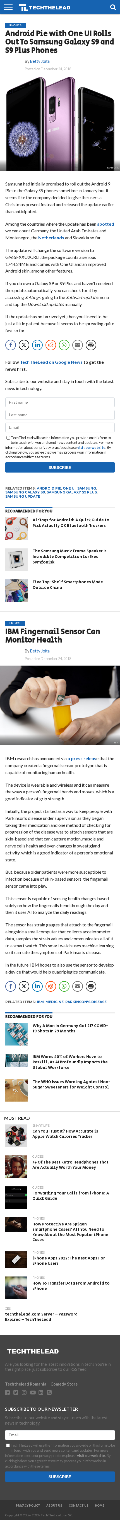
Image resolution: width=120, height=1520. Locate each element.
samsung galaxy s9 (25, 492)
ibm (40, 1002)
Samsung (86, 488)
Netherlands (51, 237)
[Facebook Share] (10, 345)
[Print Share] (91, 345)
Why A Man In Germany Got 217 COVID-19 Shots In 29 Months (70, 1028)
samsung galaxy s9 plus (72, 492)
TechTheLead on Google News (51, 362)
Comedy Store (64, 1384)
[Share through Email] (77, 345)
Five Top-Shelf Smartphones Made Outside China (68, 585)
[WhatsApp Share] (64, 345)
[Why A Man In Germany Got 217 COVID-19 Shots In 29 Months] (16, 1034)
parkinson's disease (86, 1002)
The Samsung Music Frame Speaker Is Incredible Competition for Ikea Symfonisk (70, 556)
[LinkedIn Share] (37, 345)
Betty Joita (40, 61)
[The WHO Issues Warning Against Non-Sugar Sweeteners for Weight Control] (16, 1090)
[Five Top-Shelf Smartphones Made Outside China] (16, 590)
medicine (54, 1002)
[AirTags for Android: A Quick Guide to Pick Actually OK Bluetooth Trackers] (16, 528)
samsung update (22, 496)
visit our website (91, 447)
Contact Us (78, 1506)
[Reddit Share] (50, 345)
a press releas (82, 758)
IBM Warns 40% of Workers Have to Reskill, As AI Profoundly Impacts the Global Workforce (70, 1062)
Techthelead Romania (25, 1384)
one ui (69, 488)
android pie (49, 488)
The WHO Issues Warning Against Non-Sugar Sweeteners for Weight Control (72, 1084)
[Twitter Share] (24, 345)
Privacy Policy (28, 1506)
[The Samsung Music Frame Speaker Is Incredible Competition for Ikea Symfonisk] (16, 559)
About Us (54, 1506)
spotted (105, 224)
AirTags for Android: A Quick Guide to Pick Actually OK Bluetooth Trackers (71, 523)
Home (99, 1506)
